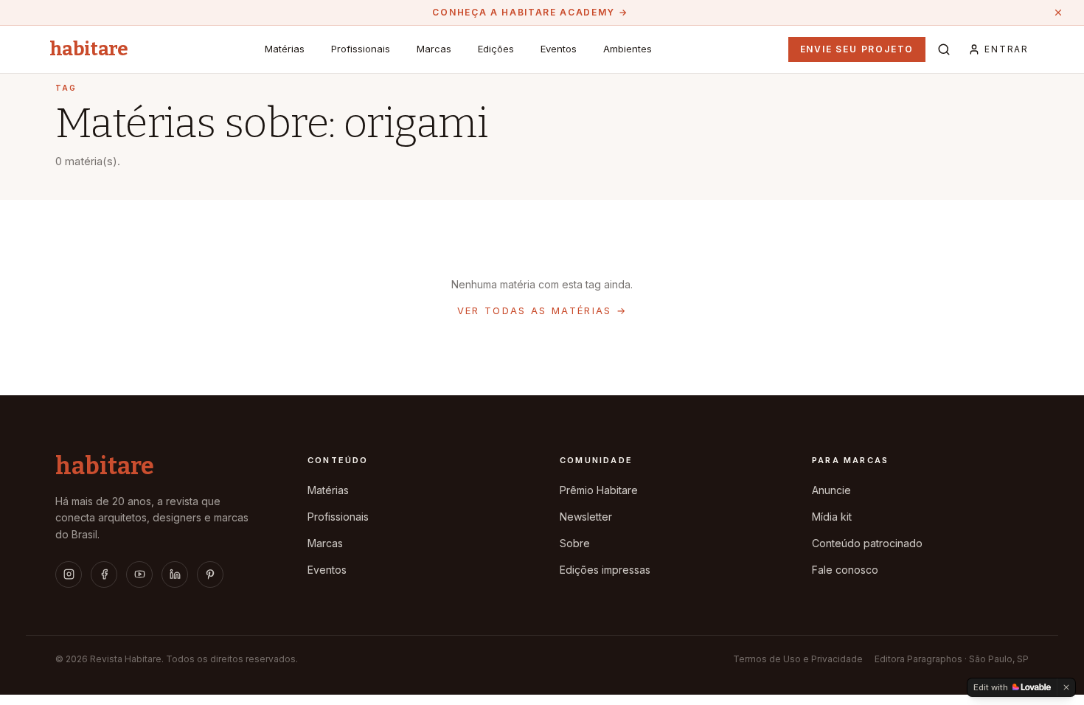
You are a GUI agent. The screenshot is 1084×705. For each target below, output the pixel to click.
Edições (496, 49)
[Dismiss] (1066, 687)
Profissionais (360, 49)
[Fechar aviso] (1058, 12)
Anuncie (831, 490)
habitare (88, 49)
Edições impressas (605, 569)
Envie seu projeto (857, 49)
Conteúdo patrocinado (867, 543)
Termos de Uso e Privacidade (798, 658)
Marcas (434, 49)
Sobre (575, 543)
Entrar (1006, 49)
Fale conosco (845, 569)
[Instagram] (68, 574)
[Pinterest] (210, 574)
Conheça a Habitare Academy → (530, 12)
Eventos (559, 49)
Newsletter (586, 516)
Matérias (285, 49)
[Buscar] (943, 49)
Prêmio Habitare (599, 490)
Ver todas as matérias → (542, 310)
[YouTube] (139, 574)
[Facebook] (104, 574)
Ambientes (627, 49)
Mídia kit (832, 516)
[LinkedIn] (174, 574)
